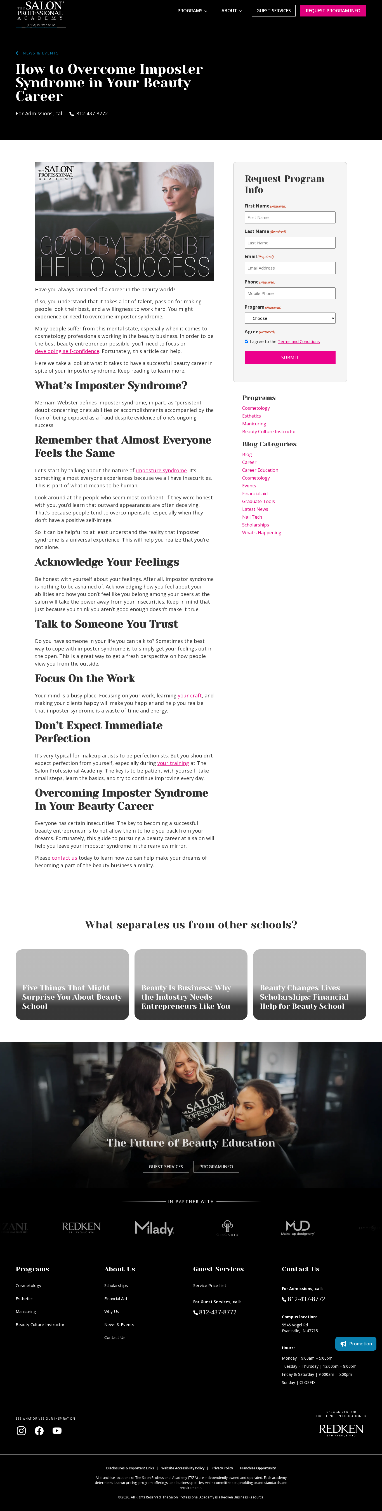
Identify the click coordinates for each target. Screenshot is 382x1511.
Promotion (360, 1344)
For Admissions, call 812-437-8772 (62, 113)
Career (249, 462)
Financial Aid (115, 1298)
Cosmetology (256, 408)
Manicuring (254, 424)
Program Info (216, 1167)
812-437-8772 (229, 1312)
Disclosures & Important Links (130, 1468)
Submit (290, 357)
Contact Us (115, 1337)
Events (249, 486)
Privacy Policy (222, 1468)
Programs (190, 11)
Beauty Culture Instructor (269, 431)
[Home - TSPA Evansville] (41, 10)
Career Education (260, 470)
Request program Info (333, 11)
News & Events (38, 53)
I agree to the (285, 341)
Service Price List (209, 1285)
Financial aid (255, 493)
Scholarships (255, 525)
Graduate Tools (258, 501)
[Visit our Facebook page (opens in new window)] (39, 1430)
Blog (247, 454)
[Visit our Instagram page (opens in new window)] (21, 1430)
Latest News (255, 509)
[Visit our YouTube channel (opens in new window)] (57, 1430)
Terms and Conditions (299, 341)
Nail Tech (252, 517)
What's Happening (261, 533)
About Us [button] (119, 1269)
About (229, 11)
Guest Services (273, 11)
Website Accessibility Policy (182, 1468)
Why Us (111, 1311)
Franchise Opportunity (258, 1468)
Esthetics (251, 416)
